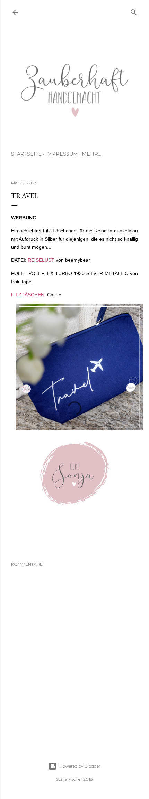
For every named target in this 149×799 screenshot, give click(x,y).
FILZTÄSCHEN (27, 294)
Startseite (26, 154)
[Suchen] (134, 11)
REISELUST (41, 260)
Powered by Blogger (80, 766)
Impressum (61, 154)
